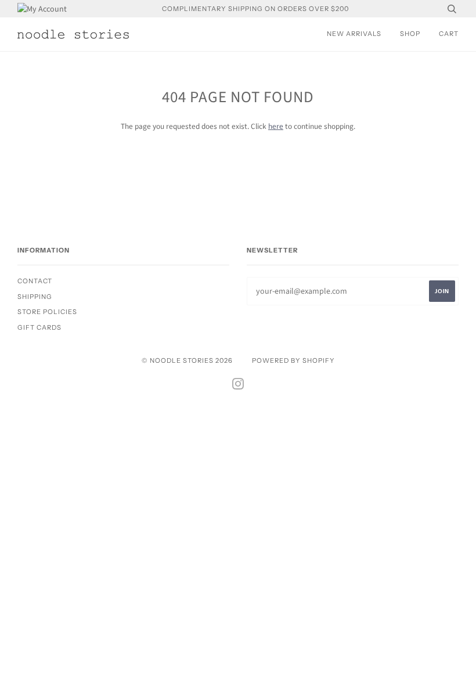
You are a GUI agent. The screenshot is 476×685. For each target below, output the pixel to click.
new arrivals (354, 34)
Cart (449, 34)
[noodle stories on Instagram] (238, 386)
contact (34, 281)
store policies (47, 312)
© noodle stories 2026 (187, 360)
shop (410, 34)
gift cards (39, 327)
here (275, 126)
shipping (34, 297)
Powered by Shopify (293, 360)
